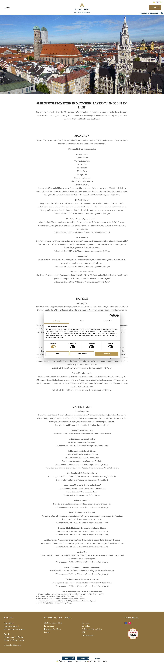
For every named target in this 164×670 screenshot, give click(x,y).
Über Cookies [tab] (108, 321)
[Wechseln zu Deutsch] (154, 1)
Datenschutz (86, 626)
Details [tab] (82, 321)
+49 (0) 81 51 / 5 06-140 (16, 640)
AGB (83, 632)
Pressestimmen (49, 626)
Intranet (47, 632)
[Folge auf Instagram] (129, 623)
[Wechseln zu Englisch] (157, 1)
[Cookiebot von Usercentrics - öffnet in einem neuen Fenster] (111, 315)
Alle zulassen (107, 353)
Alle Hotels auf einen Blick (53, 623)
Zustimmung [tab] (56, 321)
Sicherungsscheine (88, 635)
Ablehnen (57, 353)
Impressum (85, 623)
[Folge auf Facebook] (125, 623)
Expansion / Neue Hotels (52, 629)
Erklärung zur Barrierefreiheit (92, 629)
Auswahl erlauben (82, 353)
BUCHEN (155, 7)
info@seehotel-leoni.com (12, 645)
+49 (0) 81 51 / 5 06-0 (16, 637)
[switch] (72, 346)
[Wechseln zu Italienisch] (160, 1)
